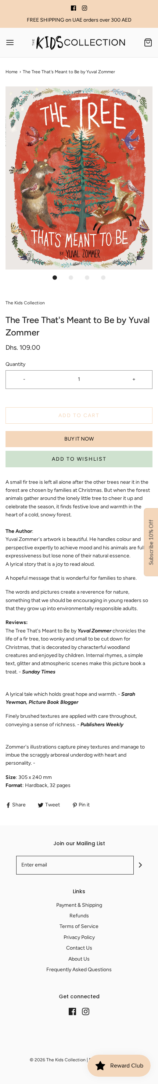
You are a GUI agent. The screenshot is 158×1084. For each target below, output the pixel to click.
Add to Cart (79, 415)
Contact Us (79, 948)
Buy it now (79, 439)
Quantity (15, 364)
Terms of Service (79, 926)
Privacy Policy (79, 937)
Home (12, 71)
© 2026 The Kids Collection (58, 1059)
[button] (79, 178)
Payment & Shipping (79, 905)
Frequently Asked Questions (79, 969)
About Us (79, 959)
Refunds (79, 916)
